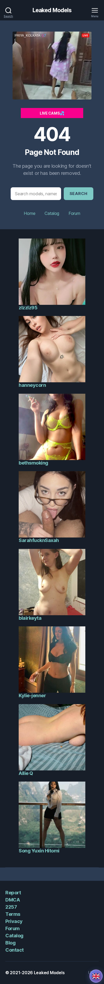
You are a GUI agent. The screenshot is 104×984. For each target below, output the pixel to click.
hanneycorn (32, 385)
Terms (12, 914)
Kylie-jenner (32, 695)
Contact (14, 950)
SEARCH (78, 193)
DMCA (12, 900)
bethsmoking (33, 463)
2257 (11, 907)
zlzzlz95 (28, 307)
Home (29, 213)
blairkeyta (30, 618)
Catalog (52, 213)
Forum (74, 213)
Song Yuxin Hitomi (39, 850)
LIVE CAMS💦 (52, 113)
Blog (10, 943)
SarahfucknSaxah (39, 540)
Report (13, 892)
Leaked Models (52, 10)
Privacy (14, 921)
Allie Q (26, 773)
